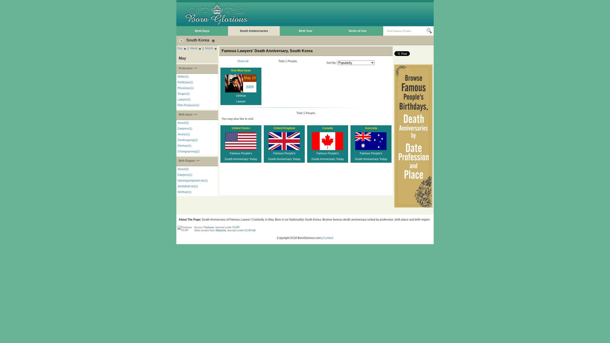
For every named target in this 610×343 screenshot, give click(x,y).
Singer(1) (184, 94)
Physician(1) (186, 88)
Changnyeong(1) (189, 151)
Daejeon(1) (185, 128)
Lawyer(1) (184, 99)
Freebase (208, 227)
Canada (327, 128)
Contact (328, 238)
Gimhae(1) (184, 145)
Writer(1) (183, 76)
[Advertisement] (345, 14)
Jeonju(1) (184, 134)
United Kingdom (284, 128)
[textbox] (405, 31)
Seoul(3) (183, 169)
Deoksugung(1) (188, 140)
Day (180, 48)
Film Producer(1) (188, 105)
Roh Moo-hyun (241, 70)
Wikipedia (221, 230)
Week (194, 48)
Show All (243, 61)
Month (209, 48)
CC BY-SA (250, 230)
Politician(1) (185, 82)
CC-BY (236, 227)
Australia (371, 128)
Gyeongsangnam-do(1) (193, 180)
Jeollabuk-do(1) (188, 186)
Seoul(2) (183, 123)
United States (241, 128)
